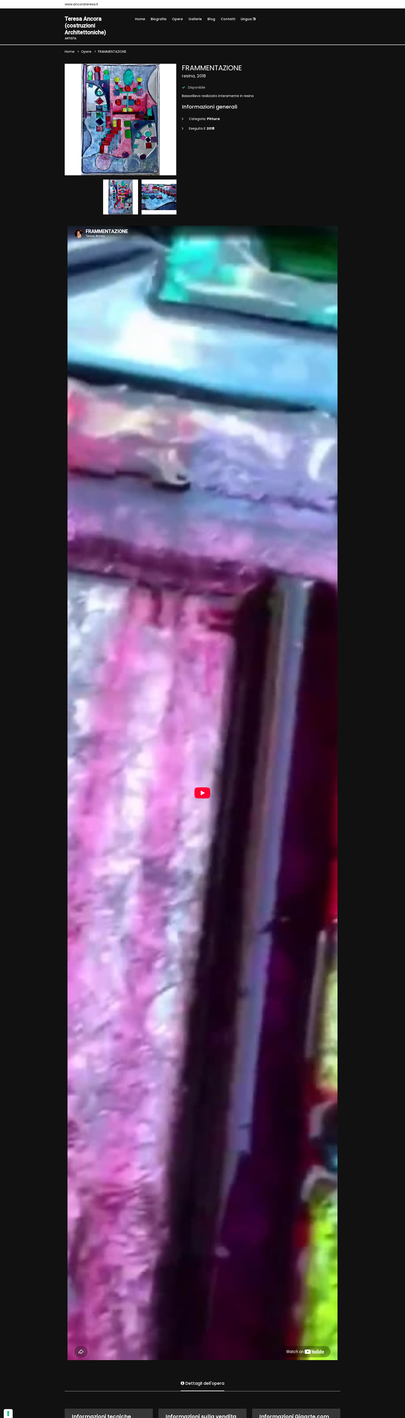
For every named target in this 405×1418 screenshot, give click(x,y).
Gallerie (195, 19)
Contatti (228, 19)
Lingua (247, 19)
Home (140, 19)
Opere (177, 19)
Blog (211, 19)
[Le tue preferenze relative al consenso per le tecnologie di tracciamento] (8, 1413)
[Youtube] (107, 4)
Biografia (158, 19)
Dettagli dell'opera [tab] (204, 1383)
